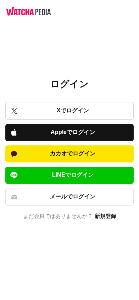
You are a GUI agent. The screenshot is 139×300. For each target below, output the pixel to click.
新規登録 (105, 216)
